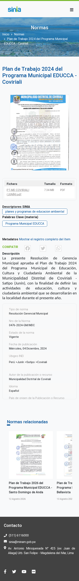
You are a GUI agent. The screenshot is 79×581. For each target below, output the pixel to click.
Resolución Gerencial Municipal (28, 313)
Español (14, 390)
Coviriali (42, 362)
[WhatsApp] (58, 248)
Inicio (5, 34)
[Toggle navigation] (72, 10)
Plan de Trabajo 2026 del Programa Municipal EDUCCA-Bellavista (33, 487)
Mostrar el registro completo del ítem (44, 239)
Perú (12, 362)
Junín (20, 362)
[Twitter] (43, 248)
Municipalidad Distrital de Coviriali (30, 379)
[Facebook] (27, 248)
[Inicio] (14, 9)
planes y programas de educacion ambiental (34, 211)
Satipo (30, 362)
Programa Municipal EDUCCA (24, 223)
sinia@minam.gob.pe (22, 542)
